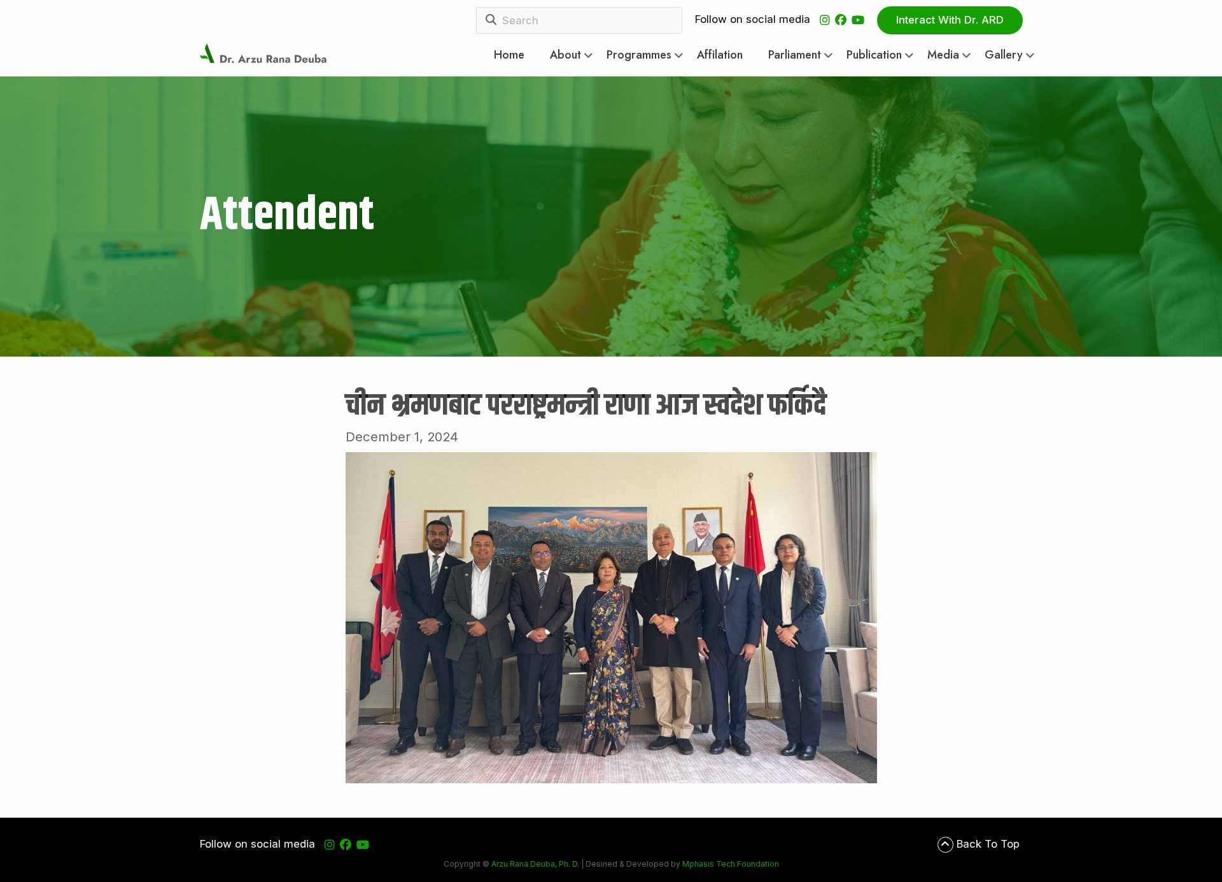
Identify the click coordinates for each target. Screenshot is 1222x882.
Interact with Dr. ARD (950, 19)
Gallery (1004, 55)
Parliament (794, 55)
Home (509, 55)
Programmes (639, 55)
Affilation (720, 55)
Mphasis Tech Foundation (729, 864)
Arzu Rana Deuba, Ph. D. (535, 864)
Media (943, 55)
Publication (874, 55)
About (565, 55)
